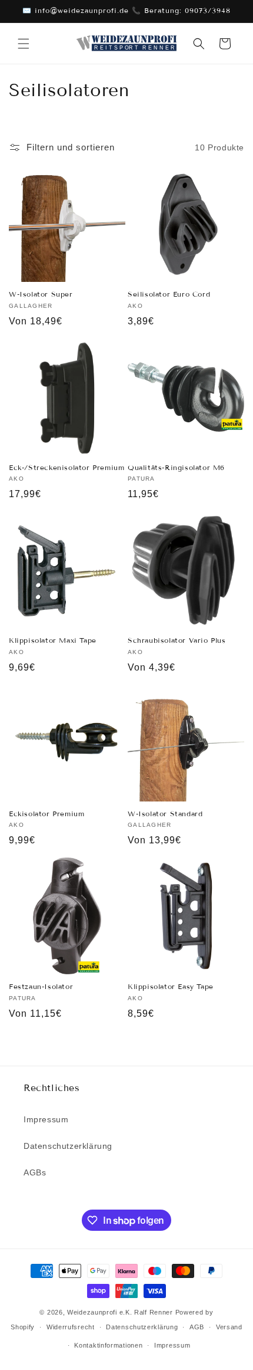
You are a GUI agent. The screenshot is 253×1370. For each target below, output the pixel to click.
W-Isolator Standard (165, 813)
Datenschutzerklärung (68, 1146)
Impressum (46, 1119)
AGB (196, 1326)
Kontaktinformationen (108, 1345)
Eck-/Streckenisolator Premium (66, 467)
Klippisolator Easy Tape (171, 986)
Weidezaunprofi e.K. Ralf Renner (120, 1312)
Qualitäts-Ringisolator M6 (176, 467)
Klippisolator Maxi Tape (52, 640)
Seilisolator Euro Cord (169, 294)
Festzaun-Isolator (41, 986)
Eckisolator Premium (46, 813)
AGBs (35, 1172)
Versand (229, 1326)
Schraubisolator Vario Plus (177, 640)
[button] (23, 44)
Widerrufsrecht (70, 1326)
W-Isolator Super (41, 294)
